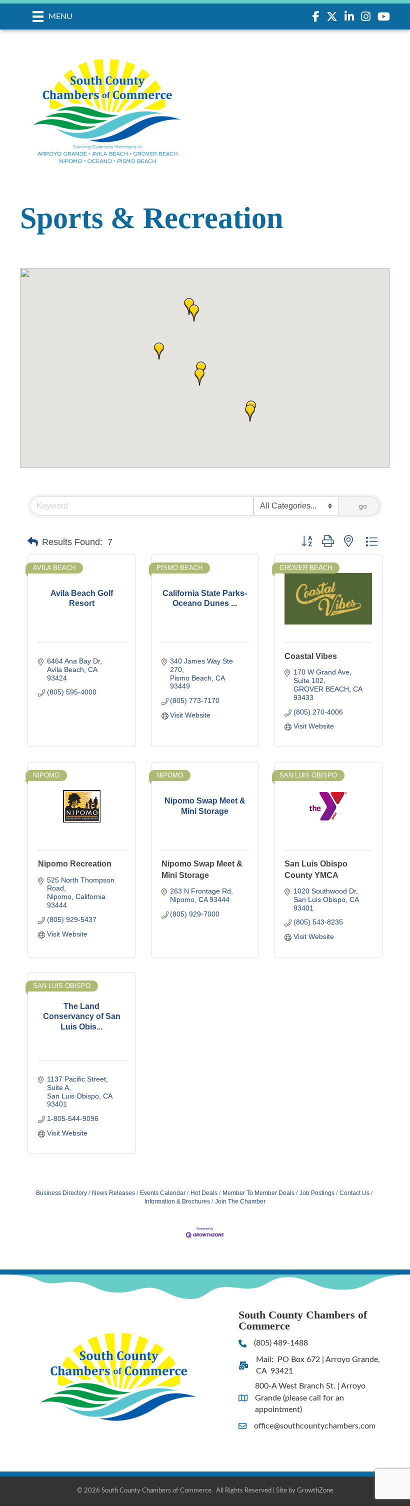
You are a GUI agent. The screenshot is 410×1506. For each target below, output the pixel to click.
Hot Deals (204, 1193)
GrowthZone (315, 1491)
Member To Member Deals (258, 1193)
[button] (250, 413)
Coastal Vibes (310, 656)
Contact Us (355, 1193)
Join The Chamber (240, 1201)
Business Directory (61, 1193)
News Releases (113, 1193)
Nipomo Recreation (75, 864)
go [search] (363, 506)
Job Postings (317, 1193)
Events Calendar (163, 1193)
